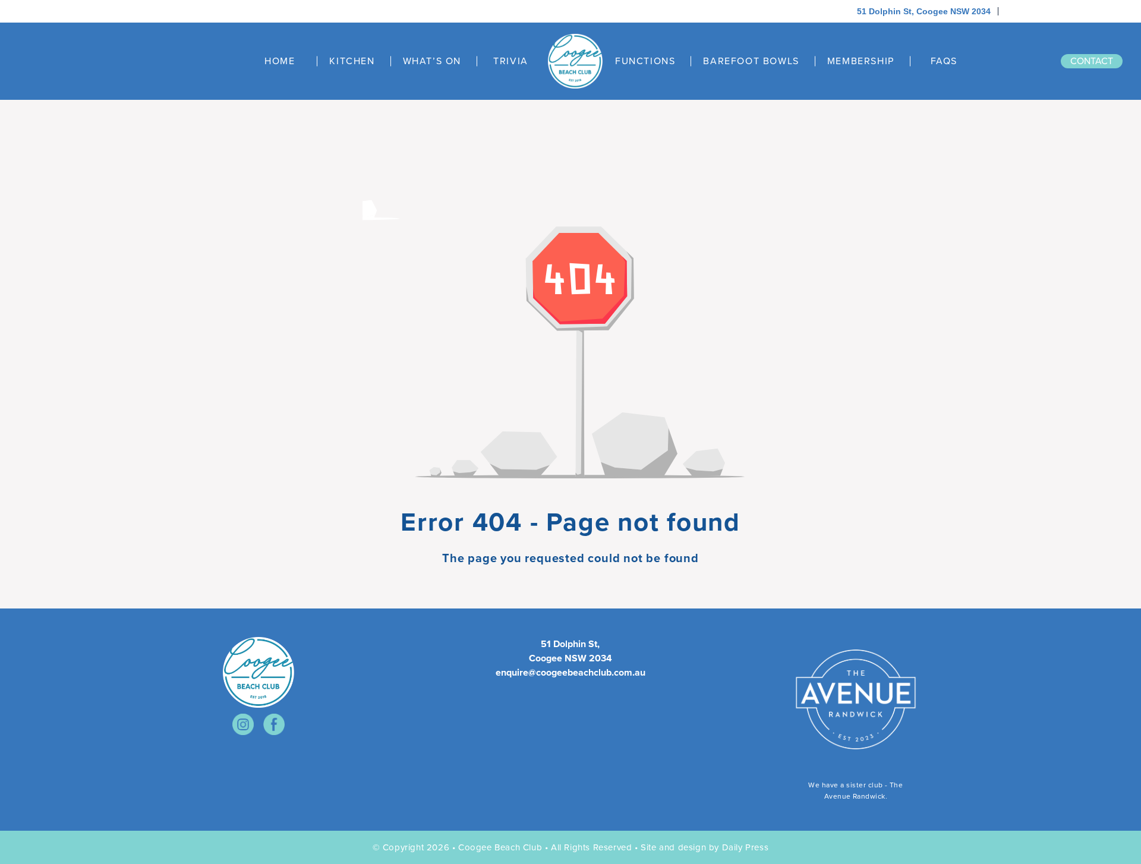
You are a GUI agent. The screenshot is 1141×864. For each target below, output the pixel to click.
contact (1091, 61)
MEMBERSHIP (860, 61)
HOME (279, 61)
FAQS (944, 61)
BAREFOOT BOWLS (751, 61)
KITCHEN (351, 61)
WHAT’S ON (432, 61)
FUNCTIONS (645, 61)
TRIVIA (510, 61)
